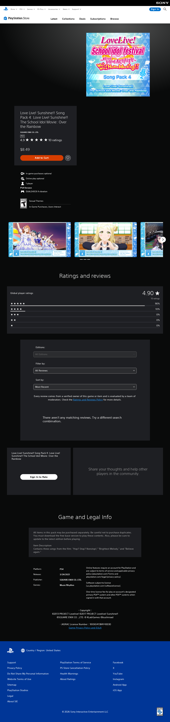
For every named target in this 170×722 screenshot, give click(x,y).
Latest (54, 18)
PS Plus (40, 9)
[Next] (163, 239)
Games (30, 9)
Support (75, 9)
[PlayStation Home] (6, 9)
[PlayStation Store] (17, 18)
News (65, 9)
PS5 (21, 9)
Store (12, 9)
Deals (82, 18)
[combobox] (85, 354)
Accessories (53, 9)
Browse (114, 18)
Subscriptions (98, 18)
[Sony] (162, 5)
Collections (68, 18)
